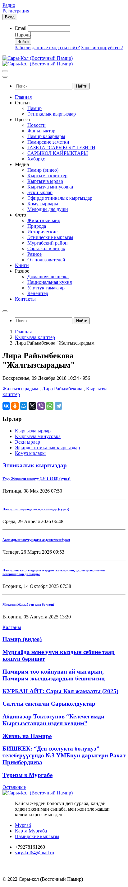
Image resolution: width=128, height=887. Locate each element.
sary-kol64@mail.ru (34, 852)
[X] (32, 406)
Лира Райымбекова (62, 388)
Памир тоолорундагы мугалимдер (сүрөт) (35, 509)
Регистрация (15, 10)
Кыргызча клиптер (35, 337)
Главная (23, 331)
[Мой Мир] (23, 406)
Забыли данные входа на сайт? (47, 47)
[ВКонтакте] (6, 406)
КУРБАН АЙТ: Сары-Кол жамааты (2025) (60, 691)
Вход (10, 17)
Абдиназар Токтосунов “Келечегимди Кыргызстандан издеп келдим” (53, 720)
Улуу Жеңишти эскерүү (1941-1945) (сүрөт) (36, 478)
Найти (81, 86)
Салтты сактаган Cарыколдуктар (48, 703)
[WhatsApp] (49, 406)
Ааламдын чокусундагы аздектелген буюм (36, 539)
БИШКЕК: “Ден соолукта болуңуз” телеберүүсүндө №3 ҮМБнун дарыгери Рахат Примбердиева (64, 755)
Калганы (11, 627)
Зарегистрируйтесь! (102, 47)
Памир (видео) (22, 639)
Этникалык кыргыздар (34, 465)
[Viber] (41, 406)
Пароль (22, 34)
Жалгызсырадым (20, 388)
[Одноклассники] (15, 406)
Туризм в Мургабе (27, 775)
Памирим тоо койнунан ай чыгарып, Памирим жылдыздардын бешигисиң (53, 675)
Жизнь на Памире (27, 736)
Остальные (14, 787)
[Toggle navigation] (4, 71)
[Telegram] (58, 406)
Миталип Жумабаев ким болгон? (28, 604)
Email (20, 28)
